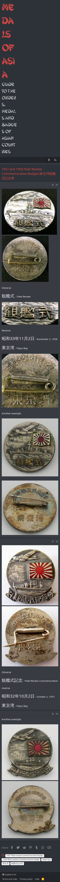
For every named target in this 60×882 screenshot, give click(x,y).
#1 (57, 185)
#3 (57, 713)
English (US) (10, 874)
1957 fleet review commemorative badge (24, 855)
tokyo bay (46, 859)
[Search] (55, 160)
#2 (57, 541)
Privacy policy (26, 879)
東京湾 (5, 863)
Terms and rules (9, 879)
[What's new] (49, 160)
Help (37, 879)
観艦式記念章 (17, 863)
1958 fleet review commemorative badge (21, 859)
